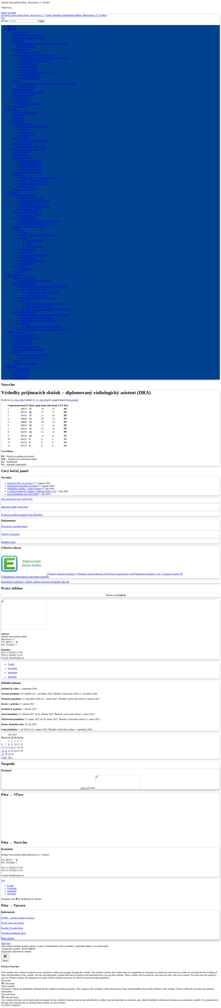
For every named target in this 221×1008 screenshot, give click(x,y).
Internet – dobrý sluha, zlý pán (33, 180)
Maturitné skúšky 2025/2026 (32, 141)
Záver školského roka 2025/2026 (22, 494)
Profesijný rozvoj (21, 100)
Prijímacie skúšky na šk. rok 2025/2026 (37, 320)
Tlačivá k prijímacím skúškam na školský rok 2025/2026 (45, 329)
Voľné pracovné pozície (12, 923)
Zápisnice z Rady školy (30, 358)
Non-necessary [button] (8, 994)
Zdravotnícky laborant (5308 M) (34, 206)
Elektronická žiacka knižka (25, 112)
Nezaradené (72, 400)
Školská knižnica (20, 98)
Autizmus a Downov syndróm (32, 183)
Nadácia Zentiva (26, 263)
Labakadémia (25, 269)
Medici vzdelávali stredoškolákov (34, 61)
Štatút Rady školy (27, 46)
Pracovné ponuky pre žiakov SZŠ (28, 149)
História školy (19, 106)
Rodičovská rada (21, 49)
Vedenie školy (19, 32)
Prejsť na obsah (8, 12)
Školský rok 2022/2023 (30, 160)
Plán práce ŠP (26, 132)
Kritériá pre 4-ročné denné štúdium (35, 281)
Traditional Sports (33, 240)
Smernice (17, 361)
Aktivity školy (19, 266)
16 (12, 747)
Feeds (28, 243)
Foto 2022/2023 (21, 369)
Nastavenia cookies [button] (11, 949)
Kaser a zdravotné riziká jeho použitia (36, 178)
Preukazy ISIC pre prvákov (20, 483)
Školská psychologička (23, 95)
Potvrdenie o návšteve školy (14, 526)
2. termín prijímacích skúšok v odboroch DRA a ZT (31, 491)
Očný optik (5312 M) (29, 203)
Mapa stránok (7, 938)
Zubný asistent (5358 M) (31, 209)
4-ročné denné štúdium (24, 195)
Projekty (17, 229)
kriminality (56, 582)
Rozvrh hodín (19, 115)
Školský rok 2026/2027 (24, 283)
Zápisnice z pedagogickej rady (33, 355)
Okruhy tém (24, 300)
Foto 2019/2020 (21, 378)
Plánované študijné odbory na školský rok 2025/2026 (44, 315)
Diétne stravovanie (28, 69)
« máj (3, 757)
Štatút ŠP (24, 129)
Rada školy (18, 41)
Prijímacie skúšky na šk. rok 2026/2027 (37, 298)
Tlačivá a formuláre (10, 534)
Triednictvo (18, 121)
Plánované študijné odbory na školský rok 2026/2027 (44, 286)
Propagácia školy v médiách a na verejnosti (33, 55)
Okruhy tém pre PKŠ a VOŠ (38, 306)
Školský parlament (21, 123)
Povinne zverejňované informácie (28, 349)
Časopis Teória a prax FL (24, 189)
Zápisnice (17, 352)
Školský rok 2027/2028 (24, 278)
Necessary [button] (6, 980)
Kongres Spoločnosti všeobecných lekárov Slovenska (44, 58)
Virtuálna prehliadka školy (13, 933)
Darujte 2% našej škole (29, 52)
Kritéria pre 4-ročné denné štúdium (35, 318)
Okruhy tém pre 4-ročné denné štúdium (43, 303)
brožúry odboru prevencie (38, 582)
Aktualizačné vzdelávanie (31, 103)
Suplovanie (18, 118)
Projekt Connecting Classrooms (34, 255)
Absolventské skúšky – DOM (32, 146)
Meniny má (116, 595)
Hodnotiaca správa (22, 343)
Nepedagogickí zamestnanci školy (29, 38)
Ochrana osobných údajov (25, 363)
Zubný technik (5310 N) (30, 215)
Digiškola (23, 232)
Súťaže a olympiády (22, 158)
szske (54, 400)
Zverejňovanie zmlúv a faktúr (26, 338)
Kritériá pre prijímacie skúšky (32, 289)
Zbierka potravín (27, 63)
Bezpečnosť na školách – (13, 582)
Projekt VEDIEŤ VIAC (29, 78)
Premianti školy (20, 155)
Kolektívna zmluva (27, 86)
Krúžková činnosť (21, 152)
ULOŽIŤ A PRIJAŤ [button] (11, 1005)
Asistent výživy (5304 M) (31, 198)
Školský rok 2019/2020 (30, 169)
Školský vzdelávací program (26, 346)
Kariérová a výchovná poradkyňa (28, 92)
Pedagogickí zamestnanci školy (28, 35)
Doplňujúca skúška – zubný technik (24, 488)
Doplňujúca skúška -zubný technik (29, 226)
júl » (10, 757)
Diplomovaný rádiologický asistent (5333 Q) (39, 221)
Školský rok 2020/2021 (30, 166)
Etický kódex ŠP (27, 135)
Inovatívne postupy (34, 246)
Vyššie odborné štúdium (24, 218)
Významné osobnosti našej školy (28, 172)
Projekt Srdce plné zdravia (31, 260)
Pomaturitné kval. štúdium (25, 212)
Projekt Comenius (27, 258)
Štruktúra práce (8, 542)
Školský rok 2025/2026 (24, 312)
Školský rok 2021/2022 (30, 163)
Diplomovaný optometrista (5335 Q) (36, 223)
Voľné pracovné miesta (24, 335)
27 (3, 754)
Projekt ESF (25, 252)
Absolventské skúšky (23, 143)
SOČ (21, 272)
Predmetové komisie (23, 89)
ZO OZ (16, 81)
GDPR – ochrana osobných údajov (18, 918)
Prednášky (18, 175)
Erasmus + (24, 238)
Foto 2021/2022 (21, 372)
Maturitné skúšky (21, 138)
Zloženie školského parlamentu (33, 126)
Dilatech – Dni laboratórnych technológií (38, 235)
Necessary (10, 983)
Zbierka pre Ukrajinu (28, 66)
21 (6, 751)
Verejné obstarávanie (23, 341)
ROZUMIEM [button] (28, 949)
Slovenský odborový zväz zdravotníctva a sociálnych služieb (47, 83)
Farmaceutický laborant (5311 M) (35, 201)
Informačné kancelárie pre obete (22, 486)
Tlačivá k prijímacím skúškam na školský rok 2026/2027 (45, 309)
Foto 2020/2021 (21, 375)
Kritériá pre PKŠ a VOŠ (36, 295)
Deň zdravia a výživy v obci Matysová (36, 72)
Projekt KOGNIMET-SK (30, 75)
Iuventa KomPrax (27, 249)
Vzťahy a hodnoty (27, 186)
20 (3, 751)
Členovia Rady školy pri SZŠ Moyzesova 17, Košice (43, 43)
